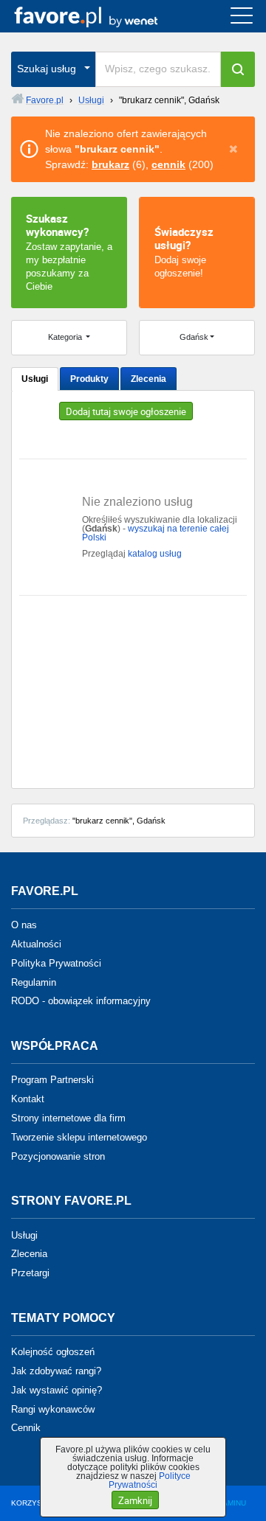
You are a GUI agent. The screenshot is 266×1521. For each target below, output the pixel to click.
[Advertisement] (133, 686)
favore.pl (102, 16)
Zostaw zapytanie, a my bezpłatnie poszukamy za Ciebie (69, 251)
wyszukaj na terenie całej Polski (155, 533)
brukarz (110, 164)
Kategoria (66, 337)
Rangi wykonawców (53, 1408)
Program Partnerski (52, 1079)
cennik (168, 164)
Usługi (34, 379)
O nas (24, 924)
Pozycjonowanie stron (58, 1155)
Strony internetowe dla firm (68, 1118)
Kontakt (27, 1098)
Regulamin (33, 981)
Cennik (26, 1427)
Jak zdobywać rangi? (56, 1370)
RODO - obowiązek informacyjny (81, 1000)
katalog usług (155, 554)
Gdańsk (194, 337)
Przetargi (30, 1272)
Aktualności (36, 944)
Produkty (89, 379)
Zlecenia (148, 379)
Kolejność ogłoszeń (53, 1351)
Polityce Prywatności (150, 1480)
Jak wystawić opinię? (56, 1390)
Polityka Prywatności (56, 963)
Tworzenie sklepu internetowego (79, 1137)
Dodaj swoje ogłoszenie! (184, 251)
